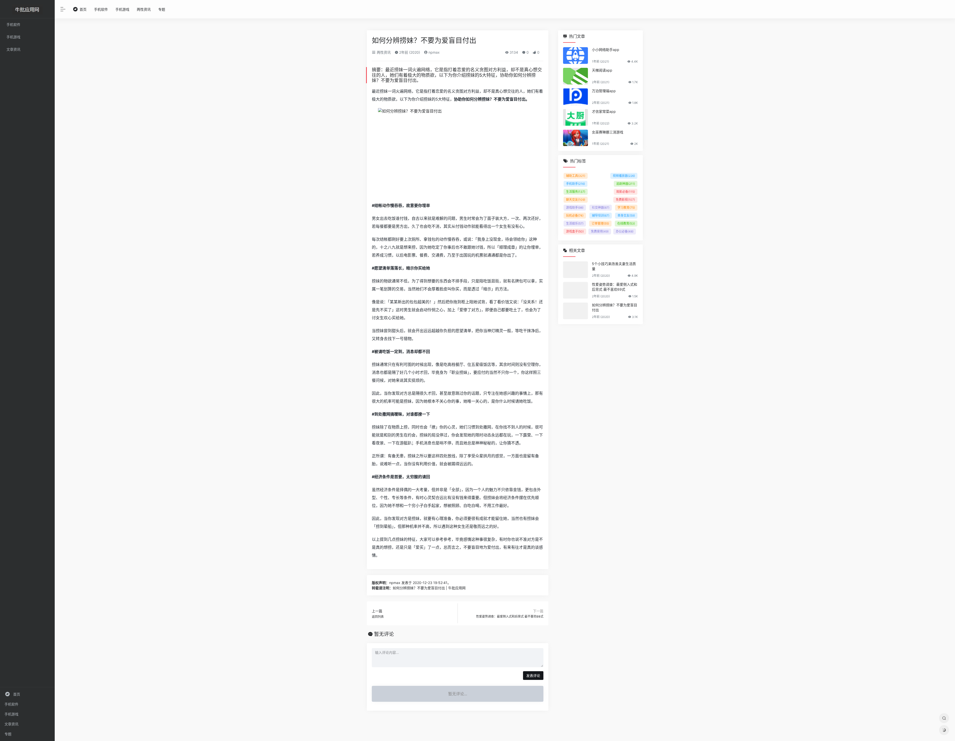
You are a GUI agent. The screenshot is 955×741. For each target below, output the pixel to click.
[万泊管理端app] (575, 96)
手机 (420, 442)
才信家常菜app (604, 111)
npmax (434, 52)
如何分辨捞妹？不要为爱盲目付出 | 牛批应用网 (429, 588)
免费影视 (625, 199)
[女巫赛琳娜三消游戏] (575, 138)
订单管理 (600, 223)
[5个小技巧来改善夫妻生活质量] (575, 269)
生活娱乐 (574, 223)
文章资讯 (11, 724)
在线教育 (626, 223)
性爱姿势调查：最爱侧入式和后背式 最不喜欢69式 (509, 616)
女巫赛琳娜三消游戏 (607, 132)
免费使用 (600, 231)
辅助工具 (575, 176)
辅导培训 (600, 215)
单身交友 (626, 215)
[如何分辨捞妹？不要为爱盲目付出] (575, 311)
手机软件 (11, 704)
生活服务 (575, 192)
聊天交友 (575, 199)
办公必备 (624, 231)
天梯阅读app (602, 70)
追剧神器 (625, 184)
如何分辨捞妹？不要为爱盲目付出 (614, 307)
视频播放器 (624, 176)
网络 (425, 69)
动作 (386, 205)
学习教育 (626, 207)
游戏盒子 (575, 231)
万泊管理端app (604, 91)
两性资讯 (144, 9)
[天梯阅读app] (575, 76)
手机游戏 (11, 714)
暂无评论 (384, 634)
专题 (7, 734)
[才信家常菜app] (575, 117)
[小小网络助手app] (575, 55)
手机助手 (575, 184)
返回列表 (378, 617)
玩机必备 (574, 215)
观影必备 (625, 192)
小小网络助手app (605, 49)
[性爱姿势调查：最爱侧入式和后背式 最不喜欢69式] (575, 290)
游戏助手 (574, 207)
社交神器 (600, 207)
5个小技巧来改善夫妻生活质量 (614, 266)
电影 (408, 255)
